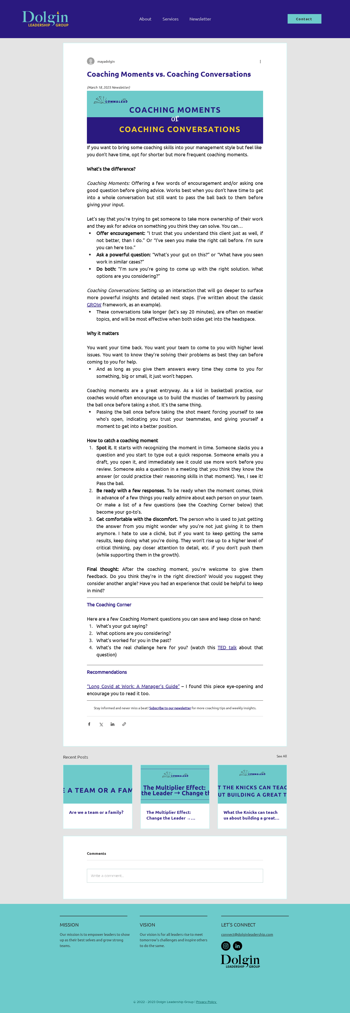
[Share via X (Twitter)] (101, 724)
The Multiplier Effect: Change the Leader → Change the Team (168, 815)
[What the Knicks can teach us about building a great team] (252, 784)
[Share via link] (124, 724)
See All (282, 756)
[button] (170, 18)
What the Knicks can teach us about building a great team (251, 815)
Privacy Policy (206, 1002)
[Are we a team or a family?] (97, 784)
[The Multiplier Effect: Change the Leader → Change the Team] (175, 784)
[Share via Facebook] (89, 724)
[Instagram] (225, 946)
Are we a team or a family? (96, 812)
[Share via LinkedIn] (112, 724)
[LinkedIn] (237, 946)
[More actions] (260, 61)
